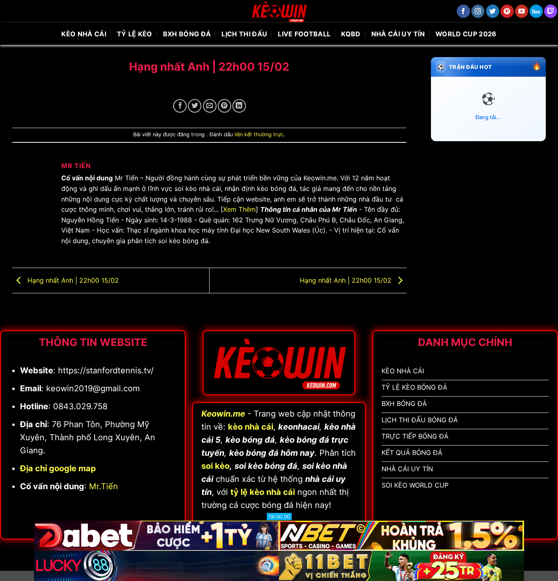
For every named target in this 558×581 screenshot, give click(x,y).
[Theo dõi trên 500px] (536, 11)
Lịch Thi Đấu (244, 34)
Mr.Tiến (103, 486)
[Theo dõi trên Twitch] (551, 11)
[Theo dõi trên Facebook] (463, 11)
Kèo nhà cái (83, 34)
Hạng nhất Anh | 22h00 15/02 (72, 280)
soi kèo (215, 466)
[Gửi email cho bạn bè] (210, 106)
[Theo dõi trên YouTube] (522, 11)
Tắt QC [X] (279, 516)
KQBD (350, 34)
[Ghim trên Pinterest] (224, 106)
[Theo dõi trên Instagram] (478, 11)
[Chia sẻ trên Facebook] (180, 106)
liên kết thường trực (258, 134)
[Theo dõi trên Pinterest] (507, 11)
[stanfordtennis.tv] (279, 11)
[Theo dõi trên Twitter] (493, 11)
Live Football (304, 34)
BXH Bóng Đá (187, 34)
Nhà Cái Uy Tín (398, 34)
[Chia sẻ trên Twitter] (194, 106)
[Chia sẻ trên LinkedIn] (239, 106)
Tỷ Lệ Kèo (134, 34)
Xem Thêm (239, 209)
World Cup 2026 (465, 34)
